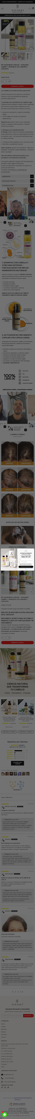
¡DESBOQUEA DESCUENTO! (26, 566)
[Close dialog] (33, 549)
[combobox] (20, 562)
